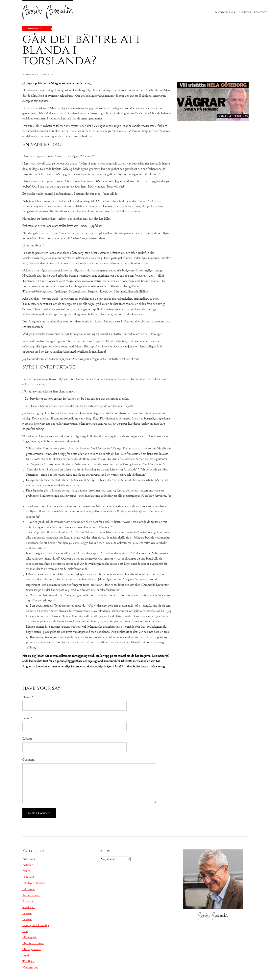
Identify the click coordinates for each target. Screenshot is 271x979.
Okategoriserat (31, 949)
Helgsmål (28, 877)
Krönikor (27, 901)
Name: (27, 697)
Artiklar (27, 865)
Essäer (26, 871)
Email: (27, 718)
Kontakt (260, 12)
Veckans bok (30, 967)
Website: (27, 739)
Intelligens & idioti (34, 883)
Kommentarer (33, 28)
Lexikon (27, 913)
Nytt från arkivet (33, 943)
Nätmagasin (224, 12)
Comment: (29, 760)
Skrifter (245, 12)
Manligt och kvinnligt (35, 925)
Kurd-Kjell (28, 907)
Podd (25, 955)
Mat (25, 931)
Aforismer (28, 859)
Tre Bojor (28, 961)
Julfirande (28, 889)
